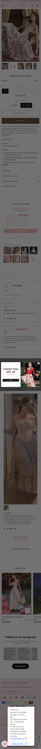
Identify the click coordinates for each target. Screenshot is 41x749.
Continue (11, 380)
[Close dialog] (39, 363)
